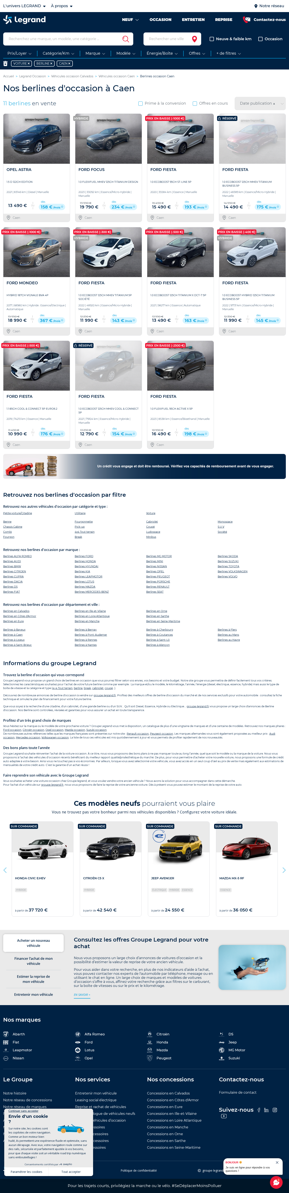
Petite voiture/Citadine (17, 513)
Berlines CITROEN (14, 571)
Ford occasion (12, 729)
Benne (7, 521)
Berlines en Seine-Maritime (163, 621)
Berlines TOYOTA (228, 566)
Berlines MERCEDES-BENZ (92, 591)
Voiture (150, 513)
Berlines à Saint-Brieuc (17, 644)
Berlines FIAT (11, 591)
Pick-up (80, 526)
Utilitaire (80, 513)
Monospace (225, 521)
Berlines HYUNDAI (86, 566)
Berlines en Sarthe (157, 616)
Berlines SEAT (155, 591)
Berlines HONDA (85, 561)
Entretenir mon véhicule (96, 1093)
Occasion (273, 39)
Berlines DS (10, 586)
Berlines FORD (84, 556)
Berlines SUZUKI (228, 561)
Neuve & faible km (234, 39)
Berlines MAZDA (85, 586)
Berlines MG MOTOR (159, 556)
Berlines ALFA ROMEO (17, 556)
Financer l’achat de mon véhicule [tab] (33, 961)
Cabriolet (152, 521)
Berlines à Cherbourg (159, 629)
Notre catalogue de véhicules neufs (105, 1114)
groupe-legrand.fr (105, 695)
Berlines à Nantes (86, 644)
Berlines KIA (82, 571)
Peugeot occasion (161, 733)
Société (222, 531)
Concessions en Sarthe (166, 1141)
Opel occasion (54, 729)
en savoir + (82, 995)
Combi (7, 531)
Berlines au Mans (228, 634)
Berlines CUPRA (13, 576)
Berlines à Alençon (158, 644)
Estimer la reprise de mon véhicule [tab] (33, 979)
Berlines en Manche (87, 621)
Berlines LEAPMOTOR (88, 576)
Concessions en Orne (165, 1134)
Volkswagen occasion (55, 737)
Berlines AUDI (12, 561)
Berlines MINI (154, 561)
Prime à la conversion (165, 103)
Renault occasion (138, 733)
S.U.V (221, 526)
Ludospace (153, 531)
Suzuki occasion (96, 729)
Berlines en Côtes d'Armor (19, 616)
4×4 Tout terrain (62, 688)
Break (78, 536)
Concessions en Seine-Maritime (174, 1148)
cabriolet (97, 688)
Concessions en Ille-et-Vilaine (172, 1114)
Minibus (151, 536)
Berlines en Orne (156, 611)
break (87, 688)
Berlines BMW (12, 566)
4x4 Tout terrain (85, 531)
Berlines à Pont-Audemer (91, 634)
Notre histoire (14, 1093)
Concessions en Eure (165, 1107)
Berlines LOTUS (84, 581)
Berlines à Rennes (86, 639)
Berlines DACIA (13, 581)
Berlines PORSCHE (158, 581)
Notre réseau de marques (25, 1107)
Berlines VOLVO (227, 576)
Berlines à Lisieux (14, 639)
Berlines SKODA (228, 556)
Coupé (150, 526)
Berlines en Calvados (16, 611)
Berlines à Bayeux (14, 629)
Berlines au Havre (229, 639)
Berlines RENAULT (157, 586)
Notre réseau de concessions (27, 1100)
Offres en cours (213, 103)
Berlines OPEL (155, 571)
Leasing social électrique (96, 1100)
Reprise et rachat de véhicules (100, 1107)
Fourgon (8, 536)
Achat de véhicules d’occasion (100, 1120)
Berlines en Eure (13, 621)
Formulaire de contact (238, 1092)
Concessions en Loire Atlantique (174, 1120)
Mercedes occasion (28, 737)
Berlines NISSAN (156, 566)
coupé (109, 688)
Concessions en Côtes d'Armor (173, 1100)
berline (78, 688)
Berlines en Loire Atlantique (92, 616)
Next (284, 869)
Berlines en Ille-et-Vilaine (90, 611)
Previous (5, 869)
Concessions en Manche (167, 1127)
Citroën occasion (33, 729)
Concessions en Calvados (168, 1093)
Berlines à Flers (227, 629)
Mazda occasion (75, 729)
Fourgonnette (84, 521)
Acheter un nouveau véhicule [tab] (33, 943)
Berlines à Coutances (159, 634)
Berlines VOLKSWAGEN (233, 571)
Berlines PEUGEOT (158, 576)
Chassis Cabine (12, 526)
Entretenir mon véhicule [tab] (33, 994)
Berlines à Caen (13, 634)
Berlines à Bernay (86, 629)
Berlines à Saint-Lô (158, 639)
